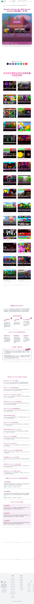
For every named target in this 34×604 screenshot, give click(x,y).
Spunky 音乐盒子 (14, 1)
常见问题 (21, 587)
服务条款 (21, 580)
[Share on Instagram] (13, 64)
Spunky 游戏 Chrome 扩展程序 (4, 590)
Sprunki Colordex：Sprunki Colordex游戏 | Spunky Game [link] (19, 5)
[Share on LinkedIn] (16, 64)
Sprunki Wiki (13, 594)
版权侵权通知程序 (4, 591)
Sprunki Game (8, 5)
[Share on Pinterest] (26, 64)
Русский (29, 591)
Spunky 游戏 (24, 1)
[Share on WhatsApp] (18, 64)
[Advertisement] (17, 53)
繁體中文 (29, 584)
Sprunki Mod (13, 580)
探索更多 (21, 582)
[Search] (27, 1)
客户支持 (21, 577)
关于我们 (21, 589)
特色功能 (21, 584)
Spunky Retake (12, 587)
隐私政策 (21, 579)
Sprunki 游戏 (20, 1)
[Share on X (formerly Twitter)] (8, 64)
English (29, 583)
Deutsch (29, 586)
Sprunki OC (12, 591)
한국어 (29, 588)
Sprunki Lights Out (16, 355)
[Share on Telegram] (21, 64)
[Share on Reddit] (24, 64)
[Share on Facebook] (10, 64)
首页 (4, 5)
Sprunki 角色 (13, 589)
